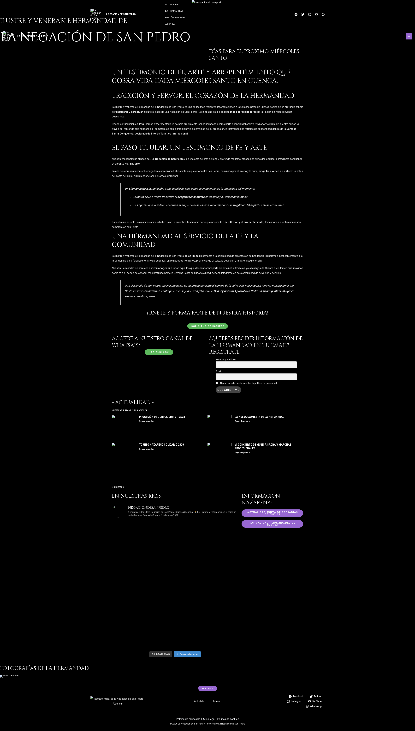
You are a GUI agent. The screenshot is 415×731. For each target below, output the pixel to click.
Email (218, 371)
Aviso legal (208, 719)
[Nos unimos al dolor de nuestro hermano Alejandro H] (208, 541)
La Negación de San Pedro (120, 14)
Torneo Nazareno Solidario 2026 (161, 444)
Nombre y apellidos (226, 359)
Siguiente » (118, 486)
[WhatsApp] (323, 14)
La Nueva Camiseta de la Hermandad (259, 416)
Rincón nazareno (176, 17)
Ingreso (217, 701)
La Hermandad (174, 11)
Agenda (170, 24)
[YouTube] (316, 14)
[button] (3, 676)
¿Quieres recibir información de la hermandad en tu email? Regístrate (256, 345)
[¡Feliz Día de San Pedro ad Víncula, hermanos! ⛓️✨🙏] (142, 612)
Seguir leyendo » (146, 421)
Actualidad (172, 4)
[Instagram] (309, 14)
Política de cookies (228, 719)
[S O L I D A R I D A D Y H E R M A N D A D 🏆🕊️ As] (208, 607)
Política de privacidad (188, 719)
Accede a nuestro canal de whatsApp (152, 342)
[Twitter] (302, 14)
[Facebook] (296, 14)
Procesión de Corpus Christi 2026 (162, 416)
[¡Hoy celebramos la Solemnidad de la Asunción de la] (142, 546)
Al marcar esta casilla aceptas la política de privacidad (248, 383)
